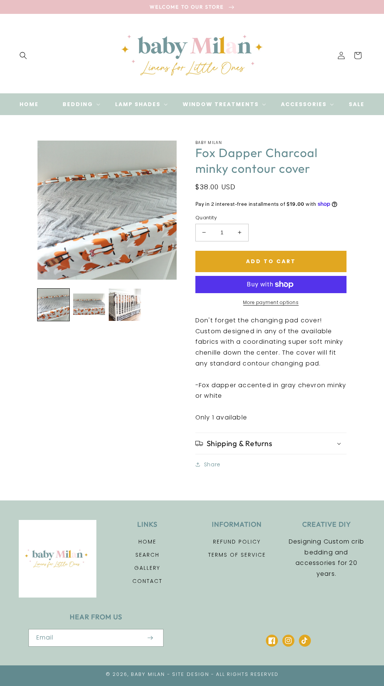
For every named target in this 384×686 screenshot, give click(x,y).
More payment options (270, 302)
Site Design (190, 674)
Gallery (147, 568)
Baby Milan (148, 674)
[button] (23, 55)
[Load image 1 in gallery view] (53, 305)
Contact (147, 581)
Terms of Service (237, 555)
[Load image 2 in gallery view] (89, 305)
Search (147, 555)
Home (147, 541)
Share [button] (212, 464)
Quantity (206, 217)
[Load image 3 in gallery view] (125, 305)
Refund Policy (237, 541)
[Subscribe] (150, 638)
